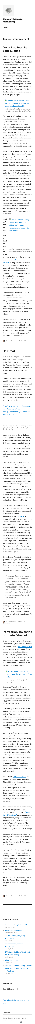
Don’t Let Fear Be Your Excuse (15, 49)
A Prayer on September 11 (14, 930)
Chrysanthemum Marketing (13, 20)
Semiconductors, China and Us (16, 925)
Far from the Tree (25, 646)
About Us (6, 1012)
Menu (6, 27)
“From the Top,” (19, 776)
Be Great (9, 351)
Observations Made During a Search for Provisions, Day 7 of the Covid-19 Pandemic (18, 968)
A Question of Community (15, 960)
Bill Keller (20, 516)
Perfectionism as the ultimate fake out (17, 633)
